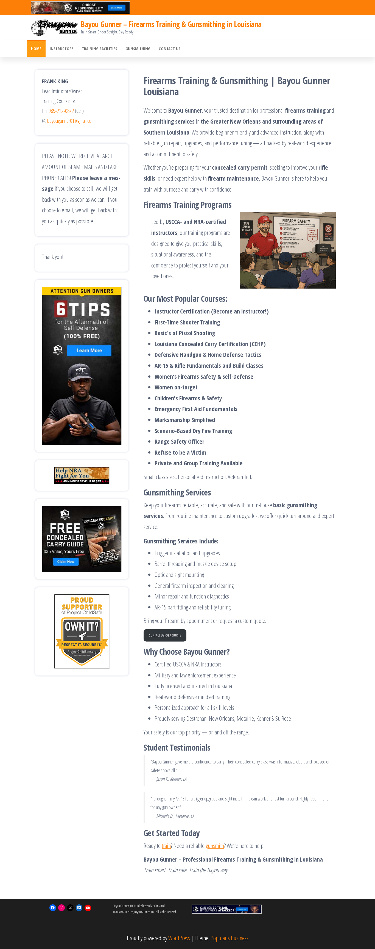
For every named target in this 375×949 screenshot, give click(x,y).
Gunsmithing (137, 48)
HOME (36, 48)
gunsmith (215, 845)
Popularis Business (229, 938)
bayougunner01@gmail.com (70, 120)
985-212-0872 (61, 111)
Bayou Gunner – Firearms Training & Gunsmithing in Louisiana (171, 24)
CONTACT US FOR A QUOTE (165, 635)
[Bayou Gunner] (54, 27)
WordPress (179, 938)
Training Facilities (99, 48)
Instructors (62, 48)
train (166, 845)
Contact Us (169, 48)
